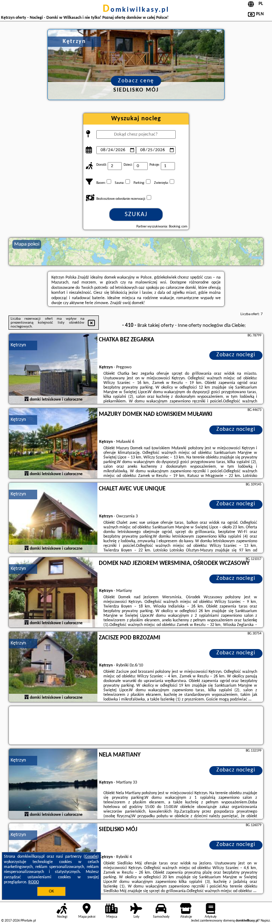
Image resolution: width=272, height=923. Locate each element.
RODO (33, 882)
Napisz (265, 921)
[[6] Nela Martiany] (53, 784)
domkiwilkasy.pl (136, 9)
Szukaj (136, 214)
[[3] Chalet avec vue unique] (53, 518)
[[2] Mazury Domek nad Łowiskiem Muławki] (53, 443)
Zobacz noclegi (235, 355)
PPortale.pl (28, 921)
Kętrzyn (18, 345)
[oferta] (26, 399)
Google (91, 857)
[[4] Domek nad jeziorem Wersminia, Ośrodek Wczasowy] (53, 592)
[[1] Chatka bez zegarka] (53, 369)
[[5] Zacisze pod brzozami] (53, 667)
